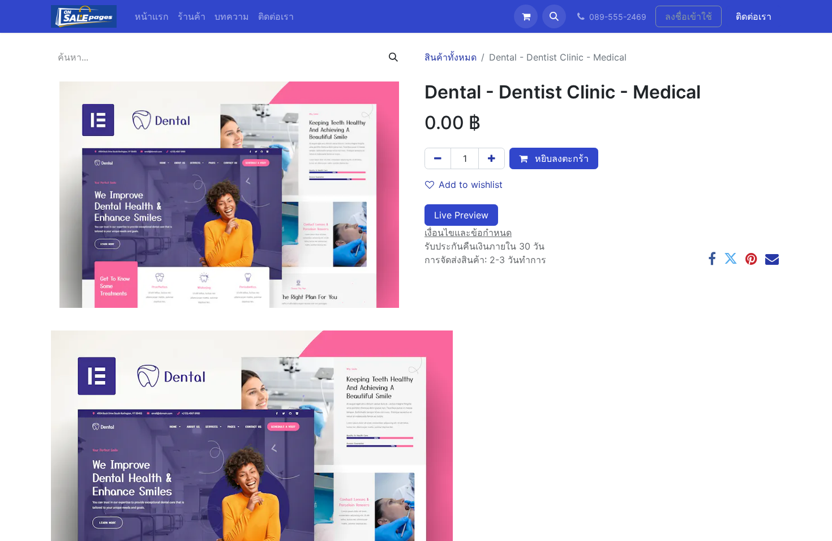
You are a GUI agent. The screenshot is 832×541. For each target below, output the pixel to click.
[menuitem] (151, 16)
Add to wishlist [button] (471, 184)
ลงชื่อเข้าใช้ (688, 16)
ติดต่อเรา (753, 16)
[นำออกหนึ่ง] (437, 158)
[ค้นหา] (393, 57)
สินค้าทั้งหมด (450, 57)
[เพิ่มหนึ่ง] (491, 158)
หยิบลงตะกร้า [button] (560, 158)
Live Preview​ (461, 215)
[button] (554, 16)
